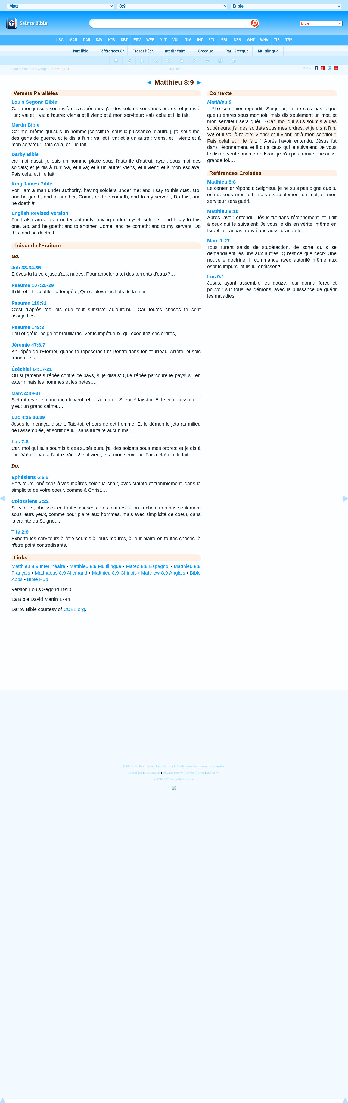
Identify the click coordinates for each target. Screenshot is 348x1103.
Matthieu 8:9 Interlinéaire (38, 566)
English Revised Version (39, 213)
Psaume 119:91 (28, 303)
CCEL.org (74, 609)
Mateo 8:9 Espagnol (147, 566)
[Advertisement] (174, 657)
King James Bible (31, 184)
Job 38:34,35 (26, 267)
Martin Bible (25, 125)
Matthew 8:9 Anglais (163, 573)
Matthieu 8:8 (221, 182)
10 (261, 140)
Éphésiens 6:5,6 (29, 477)
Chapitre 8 (45, 69)
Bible (14, 69)
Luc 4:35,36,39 (28, 417)
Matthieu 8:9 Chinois (114, 573)
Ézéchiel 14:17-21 (31, 369)
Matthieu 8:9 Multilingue (95, 566)
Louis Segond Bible (34, 102)
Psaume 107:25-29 (32, 285)
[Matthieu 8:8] (7, 511)
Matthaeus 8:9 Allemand (61, 573)
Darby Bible (25, 154)
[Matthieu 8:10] (341, 511)
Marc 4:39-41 (26, 393)
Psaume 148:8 (27, 327)
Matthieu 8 (219, 102)
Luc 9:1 (215, 276)
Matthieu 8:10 (222, 211)
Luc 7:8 (20, 441)
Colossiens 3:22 (30, 501)
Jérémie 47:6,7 (28, 345)
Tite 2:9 (20, 532)
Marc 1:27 (218, 240)
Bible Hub (37, 579)
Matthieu (27, 69)
